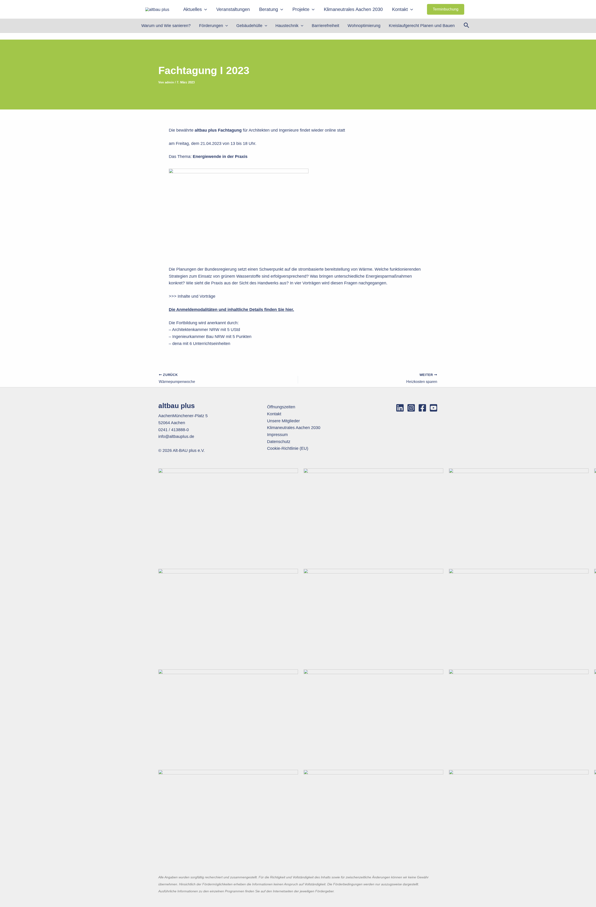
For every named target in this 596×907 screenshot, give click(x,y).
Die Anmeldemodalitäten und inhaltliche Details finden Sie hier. (231, 309)
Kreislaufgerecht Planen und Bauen (422, 25)
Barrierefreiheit (325, 25)
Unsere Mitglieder (283, 421)
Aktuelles (192, 9)
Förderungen (211, 25)
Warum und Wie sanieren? (166, 25)
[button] (204, 9)
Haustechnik (286, 25)
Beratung (268, 9)
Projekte (300, 9)
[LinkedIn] (400, 408)
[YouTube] (433, 408)
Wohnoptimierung (364, 25)
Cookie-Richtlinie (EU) (287, 448)
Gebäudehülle (249, 25)
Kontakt (400, 9)
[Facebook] (422, 408)
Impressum (277, 434)
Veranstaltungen (233, 9)
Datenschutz (278, 441)
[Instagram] (411, 408)
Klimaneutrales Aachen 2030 (353, 9)
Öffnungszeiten (281, 407)
